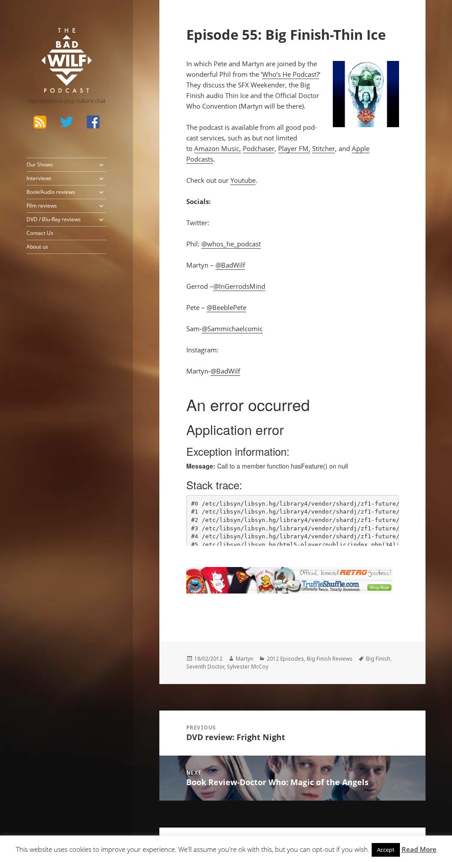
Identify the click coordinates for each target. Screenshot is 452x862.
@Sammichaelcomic (232, 328)
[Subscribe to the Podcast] (40, 122)
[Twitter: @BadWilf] (66, 123)
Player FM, (294, 148)
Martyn (244, 658)
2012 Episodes (285, 658)
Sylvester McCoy (247, 666)
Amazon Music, (217, 148)
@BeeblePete (226, 307)
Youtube (243, 180)
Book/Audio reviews (50, 192)
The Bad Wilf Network (57, 39)
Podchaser (259, 148)
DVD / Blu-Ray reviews (53, 219)
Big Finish (378, 658)
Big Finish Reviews (330, 658)
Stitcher (323, 148)
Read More (419, 849)
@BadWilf (230, 265)
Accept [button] (386, 850)
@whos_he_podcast (231, 243)
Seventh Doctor (205, 666)
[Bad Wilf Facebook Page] (93, 122)
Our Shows (39, 164)
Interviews (39, 178)
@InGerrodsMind (239, 286)
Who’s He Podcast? (290, 74)
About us (37, 246)
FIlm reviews (41, 205)
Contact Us (39, 233)
